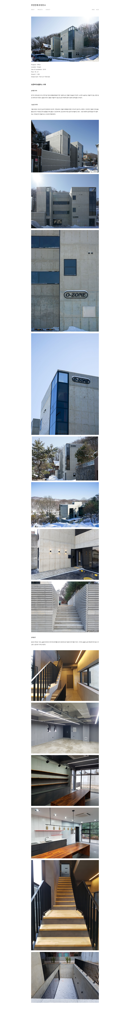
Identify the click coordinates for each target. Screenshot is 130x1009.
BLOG (97, 9)
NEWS (93, 9)
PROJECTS (40, 9)
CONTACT (48, 9)
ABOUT (32, 9)
